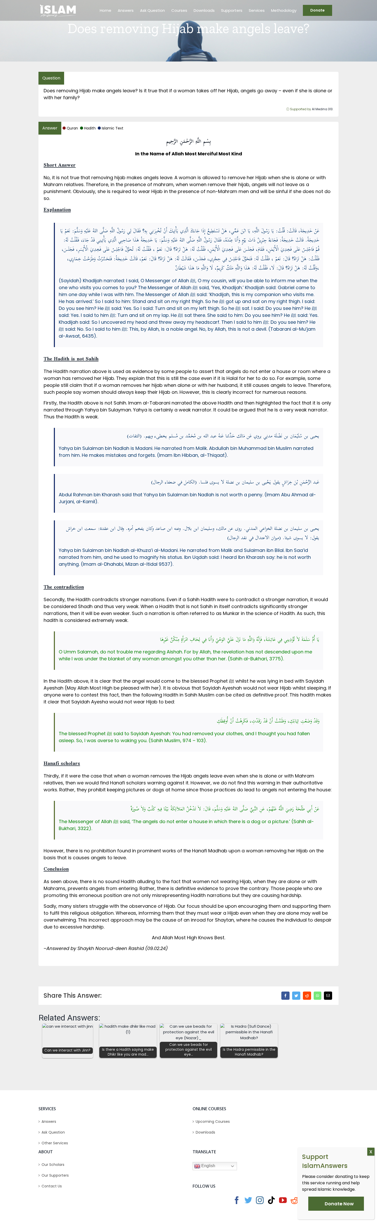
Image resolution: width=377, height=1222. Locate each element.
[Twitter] (296, 996)
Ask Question (53, 1132)
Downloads (205, 1132)
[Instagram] (260, 1200)
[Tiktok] (271, 1200)
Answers (49, 1121)
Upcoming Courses (213, 1121)
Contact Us (52, 1186)
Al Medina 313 (322, 109)
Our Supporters (55, 1175)
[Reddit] (307, 996)
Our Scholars (53, 1164)
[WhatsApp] (317, 996)
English (207, 1166)
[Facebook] (285, 996)
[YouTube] (283, 1200)
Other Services (55, 1143)
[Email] (328, 996)
